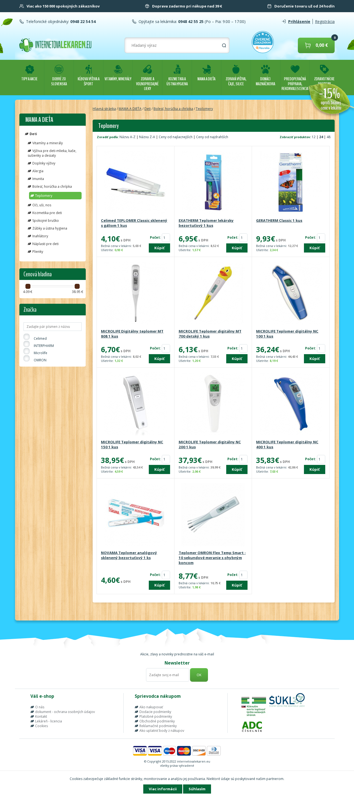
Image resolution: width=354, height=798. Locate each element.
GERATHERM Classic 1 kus (279, 220)
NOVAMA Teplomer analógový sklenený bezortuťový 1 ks (129, 555)
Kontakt (41, 716)
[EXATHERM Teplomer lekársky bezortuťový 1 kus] (213, 182)
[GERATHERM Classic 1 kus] (290, 182)
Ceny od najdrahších (212, 137)
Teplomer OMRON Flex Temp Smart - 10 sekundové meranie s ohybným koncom (212, 557)
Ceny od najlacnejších (175, 137)
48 (328, 137)
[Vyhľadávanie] (224, 45)
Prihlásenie (299, 21)
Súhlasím (197, 788)
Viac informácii (163, 788)
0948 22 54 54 (82, 21)
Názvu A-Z (127, 137)
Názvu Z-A (147, 137)
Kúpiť (159, 247)
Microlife (40, 353)
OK (199, 675)
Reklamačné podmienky (158, 726)
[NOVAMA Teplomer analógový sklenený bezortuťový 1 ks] (135, 515)
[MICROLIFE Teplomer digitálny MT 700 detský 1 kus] (213, 293)
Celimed (40, 338)
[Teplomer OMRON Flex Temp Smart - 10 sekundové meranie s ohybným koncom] (213, 515)
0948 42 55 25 (190, 21)
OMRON (40, 360)
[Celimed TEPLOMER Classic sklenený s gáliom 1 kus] (135, 182)
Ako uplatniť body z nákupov (161, 730)
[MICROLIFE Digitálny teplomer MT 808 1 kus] (135, 293)
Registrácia (325, 21)
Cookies (41, 726)
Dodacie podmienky (155, 711)
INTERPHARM (44, 345)
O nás (39, 707)
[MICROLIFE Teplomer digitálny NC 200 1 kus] (213, 404)
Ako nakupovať (151, 707)
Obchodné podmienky (157, 721)
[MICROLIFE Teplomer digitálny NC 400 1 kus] (290, 404)
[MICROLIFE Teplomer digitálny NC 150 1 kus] (135, 404)
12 (314, 137)
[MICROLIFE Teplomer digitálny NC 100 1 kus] (290, 293)
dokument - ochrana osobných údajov (65, 711)
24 (321, 137)
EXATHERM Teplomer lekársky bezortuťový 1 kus (206, 223)
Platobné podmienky (155, 716)
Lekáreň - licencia (48, 721)
